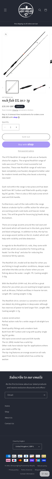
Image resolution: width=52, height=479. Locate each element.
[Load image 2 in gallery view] (26, 87)
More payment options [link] (26, 151)
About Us (8, 417)
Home (7, 406)
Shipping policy (40, 470)
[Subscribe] (44, 395)
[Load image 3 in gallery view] (39, 87)
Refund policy (42, 466)
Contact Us (9, 423)
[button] (5, 10)
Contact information (27, 474)
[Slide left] (2, 87)
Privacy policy (14, 470)
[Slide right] (49, 87)
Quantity (5, 122)
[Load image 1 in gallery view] (12, 87)
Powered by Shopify (28, 466)
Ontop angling (16, 466)
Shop (7, 411)
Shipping (15, 110)
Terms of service (26, 470)
